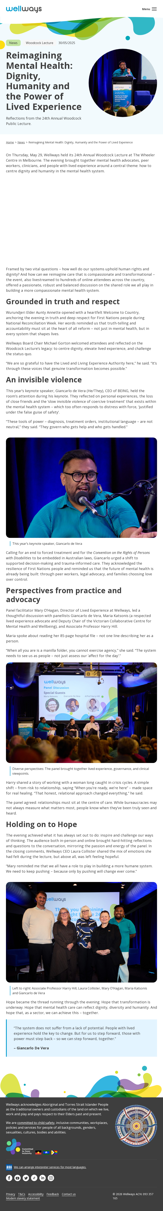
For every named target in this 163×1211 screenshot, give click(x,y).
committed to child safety (35, 1123)
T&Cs (21, 1194)
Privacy (10, 1194)
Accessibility (36, 1194)
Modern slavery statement (23, 1198)
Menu (146, 9)
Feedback (53, 1194)
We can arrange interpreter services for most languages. (50, 1167)
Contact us (69, 1194)
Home (10, 142)
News (21, 142)
